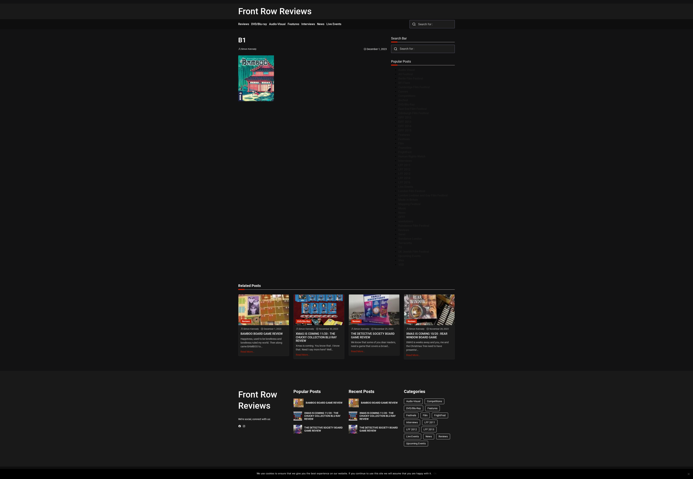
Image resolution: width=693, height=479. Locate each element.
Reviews (403, 230)
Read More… (247, 351)
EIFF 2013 (404, 122)
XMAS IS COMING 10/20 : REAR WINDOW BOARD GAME (426, 335)
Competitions (406, 96)
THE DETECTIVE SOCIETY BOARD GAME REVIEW (373, 335)
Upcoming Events (409, 256)
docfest (403, 100)
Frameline (404, 148)
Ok (435, 473)
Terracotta (405, 243)
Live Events (405, 186)
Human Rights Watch (411, 156)
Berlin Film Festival (410, 78)
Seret (401, 234)
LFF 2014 (404, 178)
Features (404, 135)
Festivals (404, 139)
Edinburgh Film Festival (413, 113)
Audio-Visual (406, 70)
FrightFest (404, 152)
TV (400, 247)
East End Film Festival (412, 109)
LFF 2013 (404, 173)
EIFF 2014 (404, 126)
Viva (401, 260)
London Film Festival (411, 191)
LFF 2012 (404, 169)
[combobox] (432, 24)
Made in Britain (408, 199)
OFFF (401, 217)
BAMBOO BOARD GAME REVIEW (262, 333)
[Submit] (414, 24)
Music (402, 208)
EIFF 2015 (404, 130)
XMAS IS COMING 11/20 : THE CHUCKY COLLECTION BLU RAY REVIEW (316, 337)
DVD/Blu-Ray (406, 104)
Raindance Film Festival (413, 225)
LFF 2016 (404, 182)
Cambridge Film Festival (414, 87)
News (402, 212)
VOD (401, 264)
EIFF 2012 (404, 117)
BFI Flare (404, 83)
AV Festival (405, 74)
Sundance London (410, 238)
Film (401, 143)
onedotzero (405, 221)
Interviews (405, 160)
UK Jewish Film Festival (413, 251)
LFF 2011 (404, 165)
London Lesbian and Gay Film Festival (423, 195)
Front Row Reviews (275, 11)
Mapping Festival (409, 204)
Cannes (403, 91)
